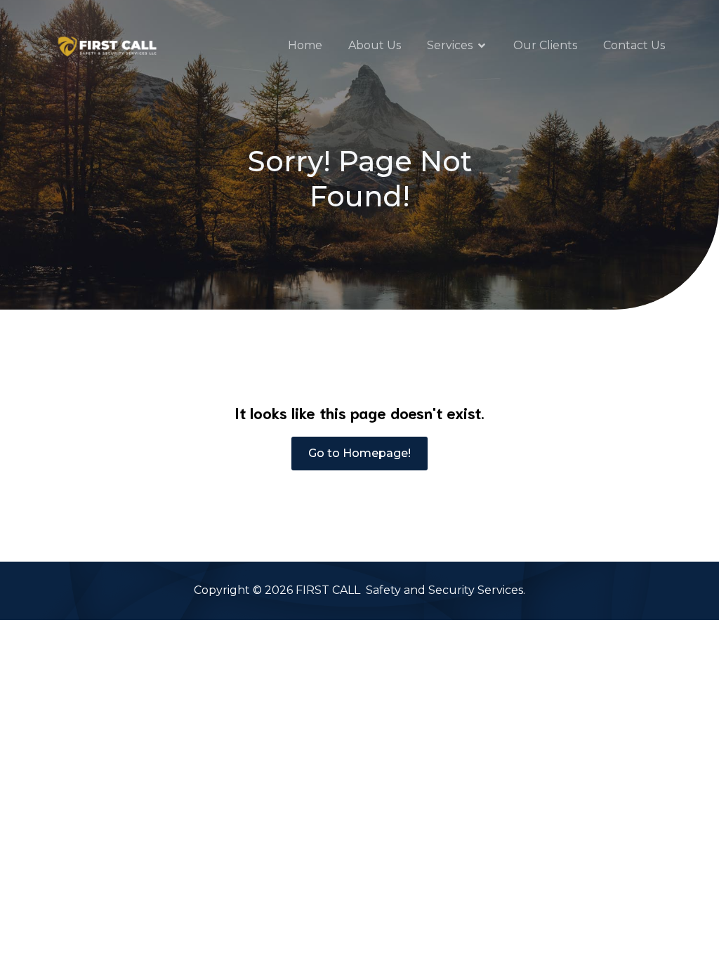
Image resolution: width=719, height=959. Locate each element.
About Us (374, 45)
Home (305, 45)
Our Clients (545, 45)
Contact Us (634, 45)
